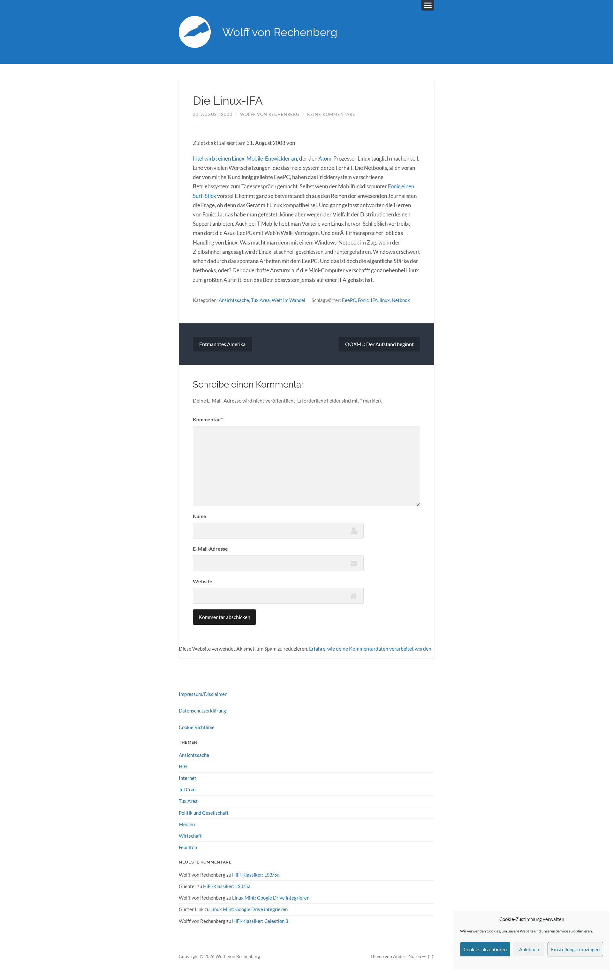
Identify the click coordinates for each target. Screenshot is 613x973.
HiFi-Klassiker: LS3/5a (256, 875)
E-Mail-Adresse (210, 549)
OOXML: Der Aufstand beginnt (379, 344)
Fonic (363, 300)
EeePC (349, 300)
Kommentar (208, 419)
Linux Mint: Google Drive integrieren (270, 898)
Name (199, 516)
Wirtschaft (190, 836)
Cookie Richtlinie (197, 727)
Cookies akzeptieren (485, 949)
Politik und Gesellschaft (204, 813)
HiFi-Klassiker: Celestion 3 (260, 921)
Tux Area (260, 300)
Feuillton (188, 847)
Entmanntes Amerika (222, 344)
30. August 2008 (212, 114)
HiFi (183, 766)
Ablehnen (529, 949)
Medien (187, 824)
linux (385, 300)
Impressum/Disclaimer (203, 694)
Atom (324, 158)
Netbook (401, 300)
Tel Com (187, 789)
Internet (187, 778)
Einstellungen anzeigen (575, 949)
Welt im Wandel (288, 300)
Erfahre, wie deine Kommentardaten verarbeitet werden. (370, 648)
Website (202, 581)
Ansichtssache (234, 300)
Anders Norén (407, 956)
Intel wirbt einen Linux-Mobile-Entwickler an (245, 158)
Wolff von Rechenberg (279, 32)
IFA (374, 300)
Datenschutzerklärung (202, 710)
